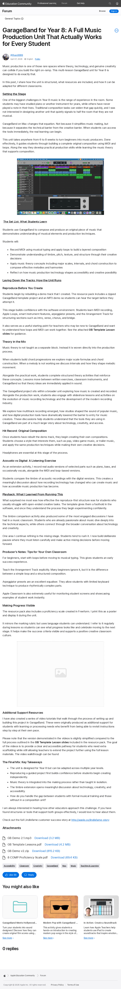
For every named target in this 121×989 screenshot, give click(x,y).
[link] (60, 187)
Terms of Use (73, 985)
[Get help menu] (86, 3)
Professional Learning (46, 3)
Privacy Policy (57, 985)
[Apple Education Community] (17, 4)
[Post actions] (115, 30)
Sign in (114, 11)
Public (37, 59)
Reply (31, 875)
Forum (64, 3)
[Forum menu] (68, 3)
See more (7, 938)
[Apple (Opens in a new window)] (4, 975)
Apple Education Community (22, 975)
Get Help (80, 3)
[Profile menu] (119, 3)
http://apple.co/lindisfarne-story (90, 819)
